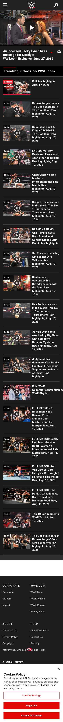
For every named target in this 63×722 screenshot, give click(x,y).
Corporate (8, 592)
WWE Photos (37, 605)
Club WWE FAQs (37, 630)
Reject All (31, 705)
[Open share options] (59, 51)
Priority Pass (37, 611)
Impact (6, 605)
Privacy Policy (9, 636)
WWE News (36, 592)
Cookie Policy (37, 649)
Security (34, 643)
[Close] (59, 669)
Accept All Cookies (31, 715)
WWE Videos (37, 598)
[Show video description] (51, 51)
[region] (31, 693)
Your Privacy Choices (9, 649)
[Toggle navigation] (5, 5)
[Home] (31, 5)
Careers (6, 598)
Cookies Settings (31, 695)
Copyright (7, 643)
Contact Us (36, 636)
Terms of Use (9, 630)
